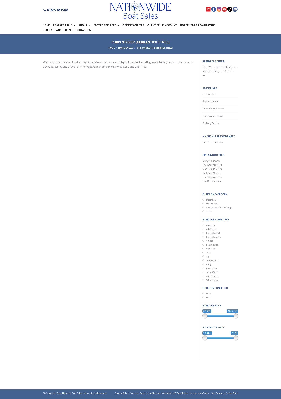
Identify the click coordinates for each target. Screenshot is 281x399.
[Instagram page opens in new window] (219, 10)
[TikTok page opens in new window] (229, 10)
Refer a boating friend (57, 30)
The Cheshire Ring (212, 165)
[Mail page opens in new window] (235, 10)
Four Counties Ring (212, 177)
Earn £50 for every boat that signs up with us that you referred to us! (219, 71)
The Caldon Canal (211, 181)
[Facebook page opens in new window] (213, 10)
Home (46, 25)
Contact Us (83, 30)
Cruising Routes (210, 123)
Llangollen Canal (211, 161)
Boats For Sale (62, 25)
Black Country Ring (212, 169)
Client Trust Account (162, 25)
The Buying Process (213, 116)
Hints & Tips (208, 94)
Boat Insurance (210, 101)
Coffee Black (232, 393)
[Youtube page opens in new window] (224, 10)
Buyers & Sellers (105, 25)
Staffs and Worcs (211, 173)
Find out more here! (213, 142)
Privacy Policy (122, 393)
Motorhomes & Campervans (197, 25)
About (83, 25)
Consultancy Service (213, 108)
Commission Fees (133, 25)
